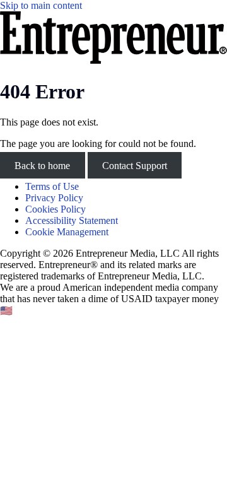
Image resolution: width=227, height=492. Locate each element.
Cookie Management (66, 231)
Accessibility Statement (71, 220)
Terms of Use (52, 186)
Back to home (42, 165)
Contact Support (134, 165)
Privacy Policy (54, 197)
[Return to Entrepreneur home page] (113, 60)
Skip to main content (41, 5)
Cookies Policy (55, 209)
